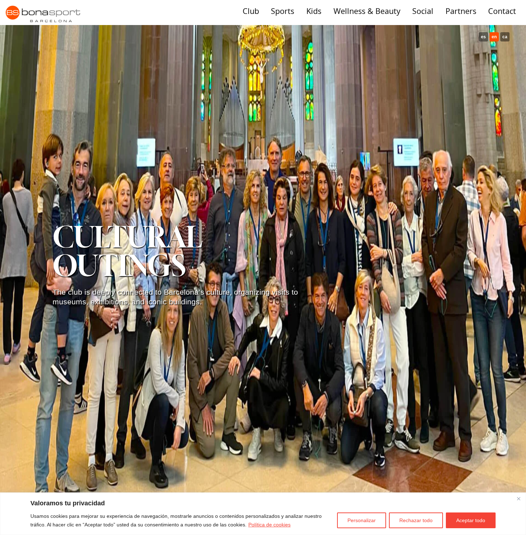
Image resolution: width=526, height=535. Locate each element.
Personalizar (361, 520)
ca (504, 36)
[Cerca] (518, 498)
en (494, 36)
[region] (263, 513)
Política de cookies (269, 524)
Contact (502, 11)
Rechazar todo (416, 520)
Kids (313, 11)
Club (251, 11)
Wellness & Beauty (366, 11)
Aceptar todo (470, 520)
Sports (282, 11)
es (483, 36)
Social (422, 11)
